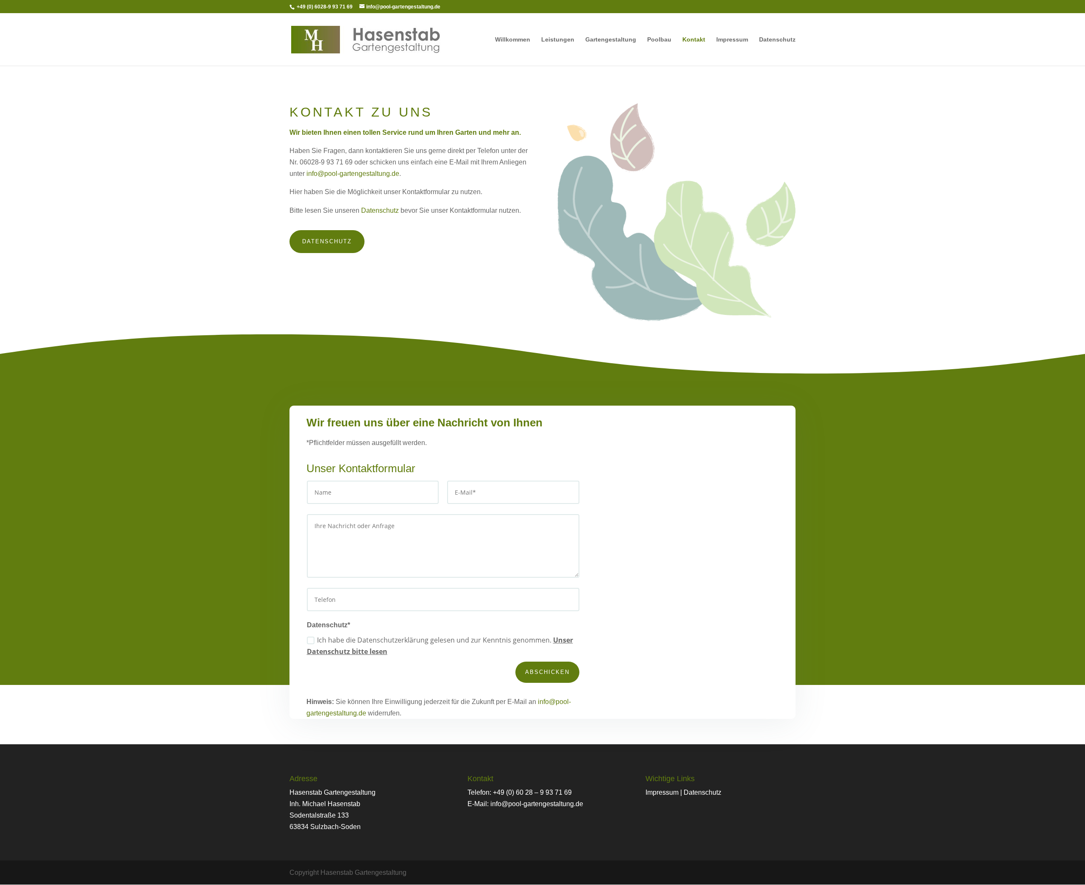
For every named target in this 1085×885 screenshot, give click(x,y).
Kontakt (693, 39)
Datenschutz (777, 39)
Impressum (732, 39)
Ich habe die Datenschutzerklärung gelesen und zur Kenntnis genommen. (440, 645)
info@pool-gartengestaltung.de (352, 173)
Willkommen (512, 39)
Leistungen (557, 39)
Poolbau (659, 39)
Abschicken (547, 672)
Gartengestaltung (610, 39)
